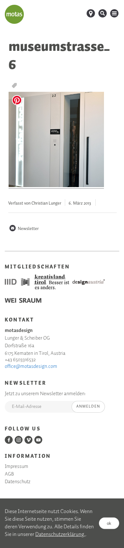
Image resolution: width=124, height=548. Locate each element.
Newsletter (24, 229)
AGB (9, 474)
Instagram (19, 440)
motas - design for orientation (14, 14)
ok (109, 523)
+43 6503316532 (20, 359)
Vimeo (28, 440)
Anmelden (88, 406)
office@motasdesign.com (31, 366)
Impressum (16, 466)
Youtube (38, 440)
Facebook (9, 440)
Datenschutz (18, 481)
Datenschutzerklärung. (60, 534)
